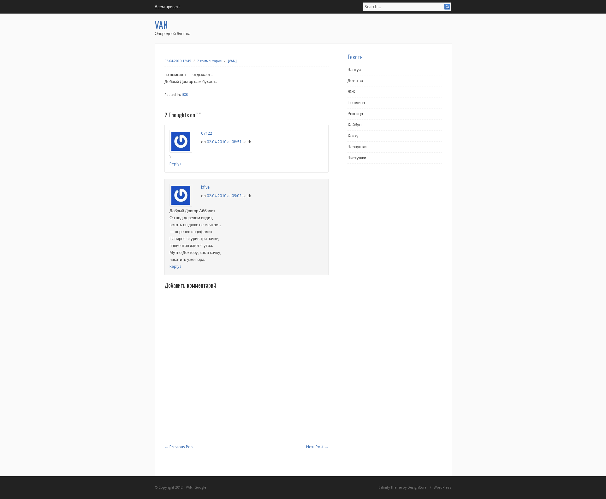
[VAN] (232, 61)
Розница (355, 113)
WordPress (442, 487)
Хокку (353, 135)
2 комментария (209, 61)
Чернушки (357, 146)
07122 (206, 133)
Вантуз (354, 69)
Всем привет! (167, 6)
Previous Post (179, 446)
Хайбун (354, 124)
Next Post (317, 446)
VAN (161, 24)
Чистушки (357, 158)
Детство (355, 80)
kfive (205, 187)
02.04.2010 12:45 (177, 61)
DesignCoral (417, 487)
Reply (175, 163)
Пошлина (356, 102)
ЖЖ (185, 95)
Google (200, 487)
